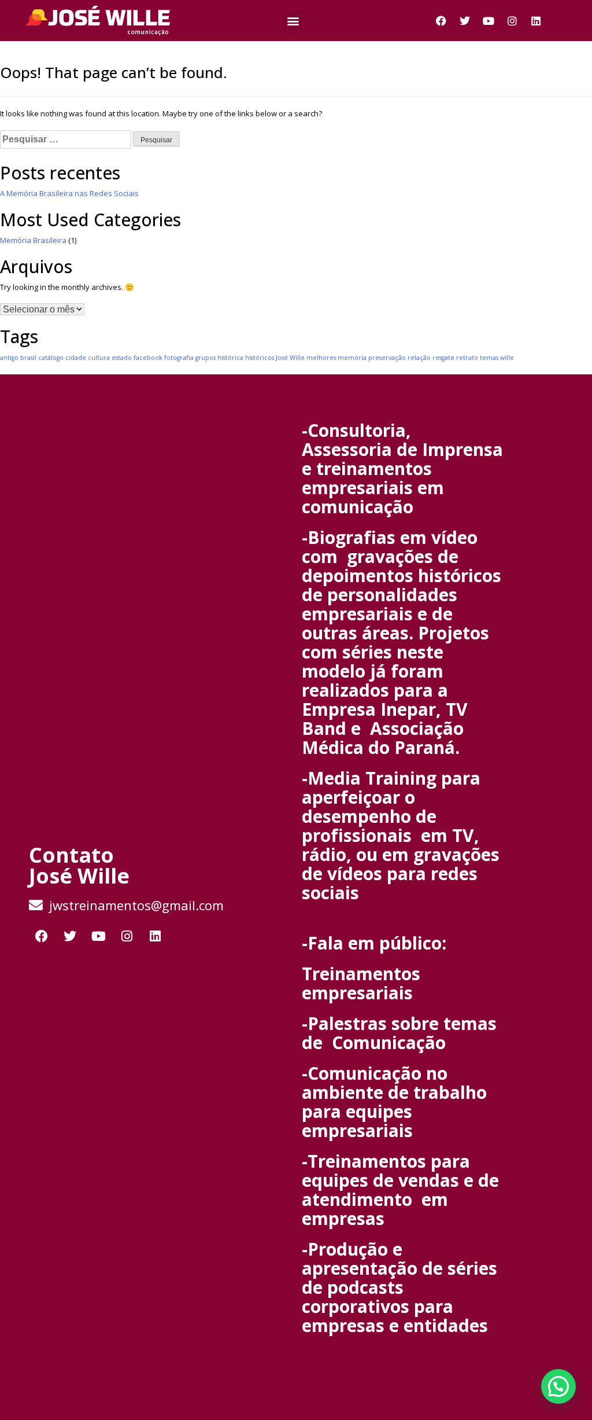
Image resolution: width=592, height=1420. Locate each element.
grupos (205, 358)
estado (122, 358)
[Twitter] (464, 20)
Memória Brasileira (33, 240)
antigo (9, 358)
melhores (321, 358)
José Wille (290, 358)
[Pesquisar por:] (65, 139)
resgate (443, 358)
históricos (259, 358)
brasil (28, 358)
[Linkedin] (536, 20)
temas (489, 358)
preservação (387, 358)
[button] (292, 20)
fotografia (179, 358)
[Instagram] (512, 20)
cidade (75, 358)
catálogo (51, 358)
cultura (99, 358)
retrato (467, 358)
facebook (148, 358)
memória (352, 358)
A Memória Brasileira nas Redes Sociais (69, 193)
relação (419, 358)
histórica (230, 358)
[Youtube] (488, 20)
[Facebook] (441, 20)
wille (507, 358)
